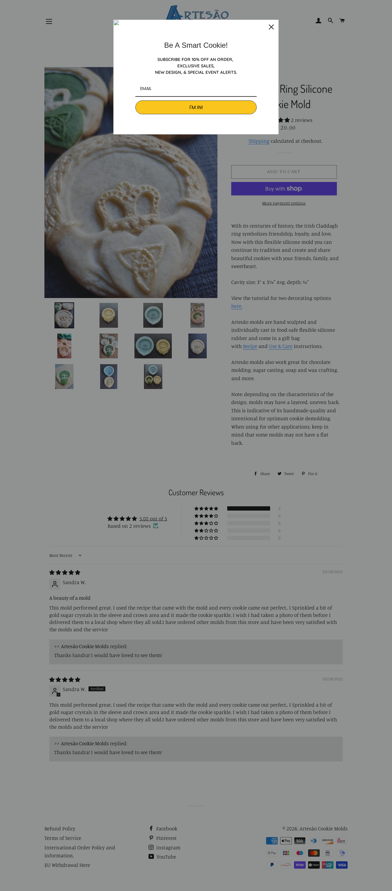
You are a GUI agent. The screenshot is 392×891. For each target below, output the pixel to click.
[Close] (271, 27)
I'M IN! (196, 107)
